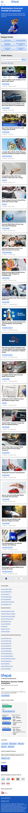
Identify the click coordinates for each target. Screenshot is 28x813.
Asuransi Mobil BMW (6, 668)
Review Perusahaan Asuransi (20, 44)
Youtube (22, 743)
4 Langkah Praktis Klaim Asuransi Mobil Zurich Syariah (12, 375)
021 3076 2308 (7, 723)
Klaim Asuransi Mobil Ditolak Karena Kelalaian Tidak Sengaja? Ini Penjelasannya (13, 274)
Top (25, 810)
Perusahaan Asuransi (7, 327)
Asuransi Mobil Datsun (6, 661)
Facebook (5, 743)
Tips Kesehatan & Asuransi (20, 48)
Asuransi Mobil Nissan (6, 646)
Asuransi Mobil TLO (5, 594)
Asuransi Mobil (5, 84)
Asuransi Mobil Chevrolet (7, 666)
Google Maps (6, 695)
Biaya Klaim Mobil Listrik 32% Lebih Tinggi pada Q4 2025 (13, 128)
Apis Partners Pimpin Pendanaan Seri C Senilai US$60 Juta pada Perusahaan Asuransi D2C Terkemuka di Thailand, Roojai (14, 350)
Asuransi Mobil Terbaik (6, 589)
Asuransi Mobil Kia (5, 663)
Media (4, 4)
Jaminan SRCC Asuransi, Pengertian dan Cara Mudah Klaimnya (13, 423)
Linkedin (12, 746)
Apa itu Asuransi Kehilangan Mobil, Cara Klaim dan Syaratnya (13, 495)
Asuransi (4, 180)
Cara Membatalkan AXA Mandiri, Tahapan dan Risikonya (12, 544)
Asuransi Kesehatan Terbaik (7, 611)
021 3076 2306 (7, 718)
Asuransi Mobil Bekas (6, 599)
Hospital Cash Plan (5, 629)
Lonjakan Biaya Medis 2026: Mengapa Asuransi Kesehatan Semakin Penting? (14, 152)
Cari (24, 59)
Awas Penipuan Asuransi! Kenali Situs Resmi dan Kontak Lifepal (13, 200)
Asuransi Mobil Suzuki (6, 643)
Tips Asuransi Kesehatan (7, 44)
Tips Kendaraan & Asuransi (7, 48)
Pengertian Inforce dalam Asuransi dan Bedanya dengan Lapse (13, 399)
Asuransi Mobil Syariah (6, 596)
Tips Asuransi (7, 40)
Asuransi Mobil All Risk (6, 591)
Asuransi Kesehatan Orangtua (8, 613)
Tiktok (4, 746)
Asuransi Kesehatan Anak (7, 618)
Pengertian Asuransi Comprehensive (13, 472)
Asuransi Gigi (4, 626)
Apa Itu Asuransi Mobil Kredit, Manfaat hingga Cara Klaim (11, 520)
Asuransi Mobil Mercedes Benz (8, 658)
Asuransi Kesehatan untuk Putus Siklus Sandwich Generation (12, 249)
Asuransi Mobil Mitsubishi (7, 656)
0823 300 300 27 (7, 706)
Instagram (13, 743)
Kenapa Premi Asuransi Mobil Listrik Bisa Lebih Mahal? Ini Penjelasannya (13, 104)
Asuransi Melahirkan (6, 624)
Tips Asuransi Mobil (20, 40)
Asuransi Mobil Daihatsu (6, 653)
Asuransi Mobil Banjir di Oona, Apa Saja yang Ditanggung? (12, 225)
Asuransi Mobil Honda (6, 641)
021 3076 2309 (7, 729)
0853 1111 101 (6, 758)
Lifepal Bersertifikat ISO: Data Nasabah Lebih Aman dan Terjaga (12, 176)
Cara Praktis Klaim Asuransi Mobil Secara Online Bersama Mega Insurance (12, 448)
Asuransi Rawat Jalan (6, 621)
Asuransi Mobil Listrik (6, 604)
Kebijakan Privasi (5, 801)
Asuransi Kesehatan (7, 156)
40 (18, 578)
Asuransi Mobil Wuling (6, 651)
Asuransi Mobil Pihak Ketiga (7, 602)
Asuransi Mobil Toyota (6, 638)
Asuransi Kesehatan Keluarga (8, 616)
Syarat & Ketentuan (5, 798)
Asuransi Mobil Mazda (6, 648)
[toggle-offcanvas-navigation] (2, 2)
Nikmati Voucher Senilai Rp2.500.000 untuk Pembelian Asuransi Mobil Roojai (13, 323)
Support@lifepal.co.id (9, 711)
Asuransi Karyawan (5, 631)
